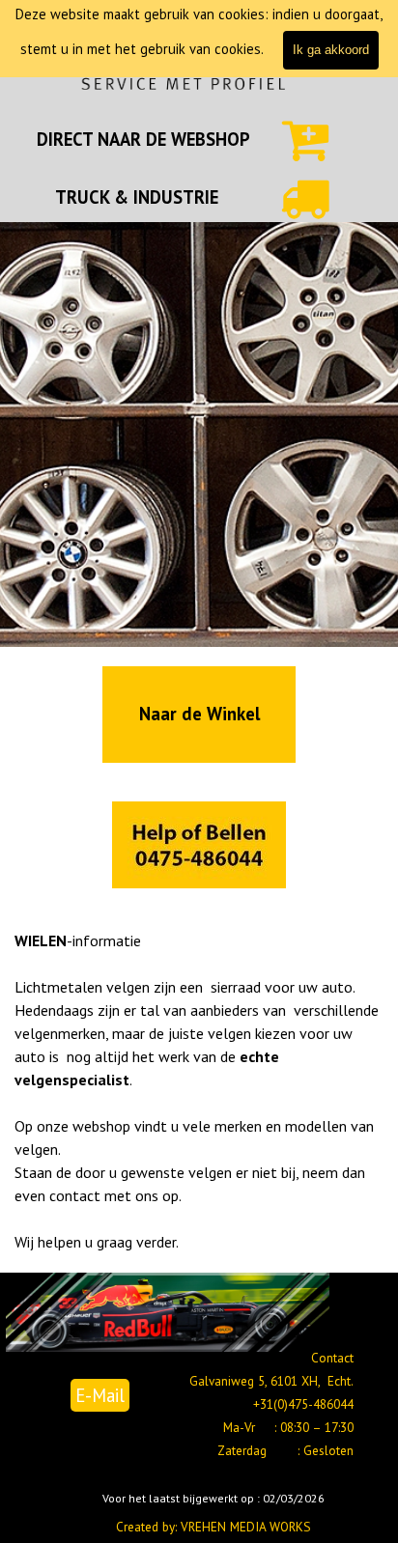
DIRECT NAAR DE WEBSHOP (143, 139)
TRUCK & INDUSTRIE (136, 197)
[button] (199, 845)
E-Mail (100, 1395)
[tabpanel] (143, 139)
